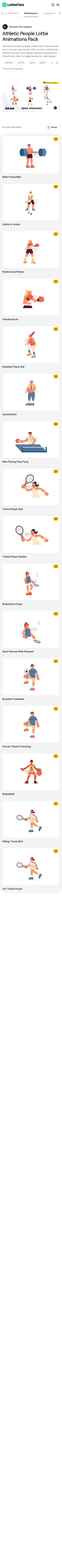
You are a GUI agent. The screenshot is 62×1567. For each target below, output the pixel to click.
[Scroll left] (4, 13)
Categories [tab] (49, 13)
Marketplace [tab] (31, 13)
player (43, 62)
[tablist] (31, 13)
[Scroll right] (58, 13)
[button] (5, 26)
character (8, 62)
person (21, 62)
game (32, 62)
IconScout (18, 68)
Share (54, 127)
